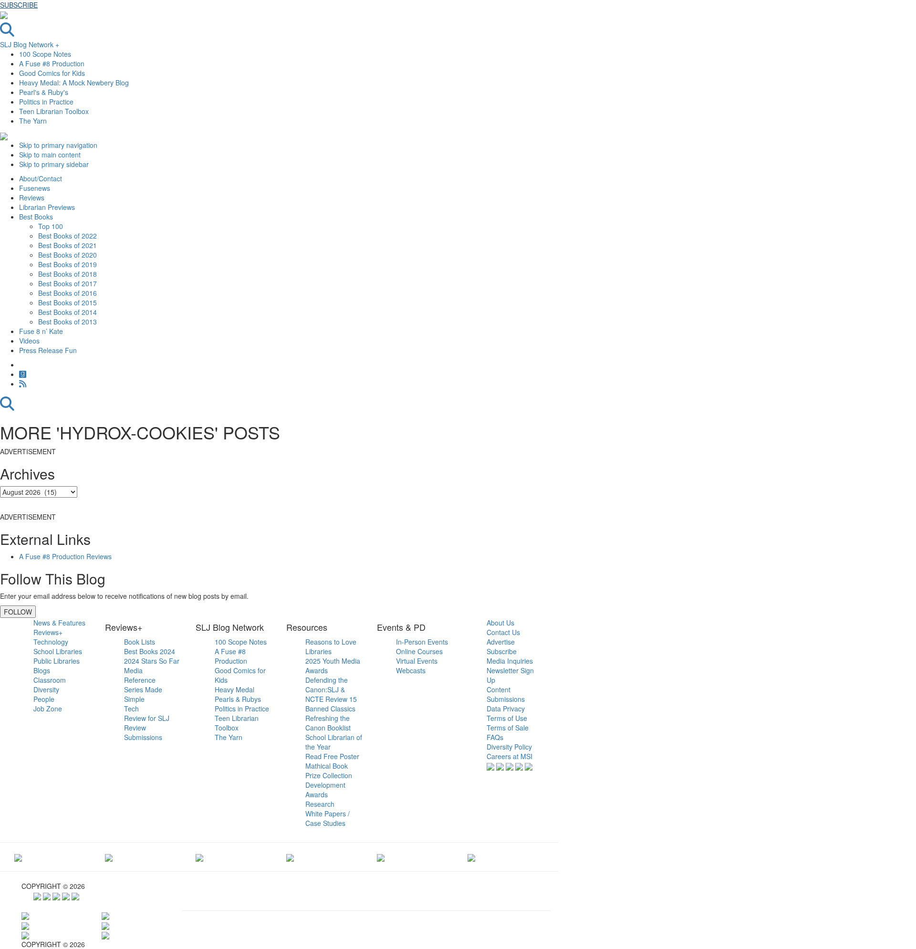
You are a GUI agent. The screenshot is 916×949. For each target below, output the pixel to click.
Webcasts (411, 670)
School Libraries (57, 651)
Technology (50, 642)
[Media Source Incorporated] (18, 857)
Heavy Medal (234, 689)
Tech (131, 708)
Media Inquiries (510, 661)
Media (133, 670)
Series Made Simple (143, 694)
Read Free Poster (332, 756)
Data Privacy (506, 708)
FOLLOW (18, 611)
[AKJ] (109, 857)
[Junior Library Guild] (290, 857)
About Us (500, 622)
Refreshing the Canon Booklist (328, 722)
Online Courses (419, 651)
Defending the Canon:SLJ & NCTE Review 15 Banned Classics (331, 694)
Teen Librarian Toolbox (54, 111)
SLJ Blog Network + (29, 44)
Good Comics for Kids (52, 73)
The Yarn (33, 120)
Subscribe (502, 651)
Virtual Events (416, 661)
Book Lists (139, 642)
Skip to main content (50, 154)
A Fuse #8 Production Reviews (65, 556)
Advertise (501, 642)
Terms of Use (507, 718)
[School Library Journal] (471, 857)
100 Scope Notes (45, 54)
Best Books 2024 (149, 651)
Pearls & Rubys (238, 699)
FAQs (495, 737)
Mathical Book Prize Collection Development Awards (328, 780)
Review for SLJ (146, 718)
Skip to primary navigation (58, 145)
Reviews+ (47, 632)
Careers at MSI (509, 756)
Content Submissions (506, 694)
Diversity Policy (509, 746)
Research (319, 804)
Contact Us (503, 632)
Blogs (41, 670)
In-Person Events (422, 642)
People (43, 699)
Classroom (49, 680)
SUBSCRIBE (19, 5)
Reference (140, 680)
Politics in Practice (46, 101)
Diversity (46, 689)
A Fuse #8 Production (51, 63)
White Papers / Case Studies (327, 818)
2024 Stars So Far (151, 661)
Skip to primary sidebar (54, 164)
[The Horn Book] (199, 857)
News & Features (59, 622)
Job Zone (47, 708)
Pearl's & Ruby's (43, 92)
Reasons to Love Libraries (330, 646)
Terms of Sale (508, 727)
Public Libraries (56, 661)
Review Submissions (143, 732)
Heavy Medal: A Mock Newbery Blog (74, 82)
